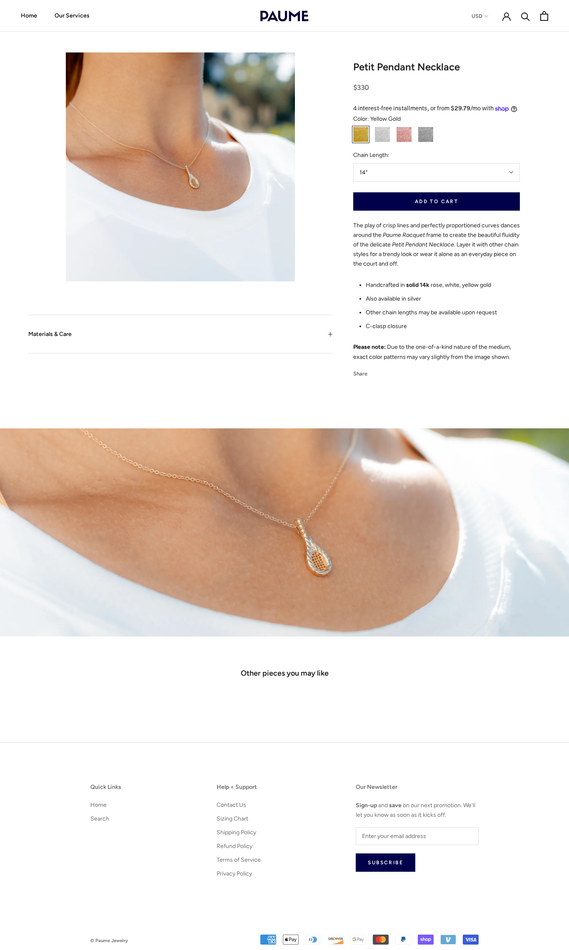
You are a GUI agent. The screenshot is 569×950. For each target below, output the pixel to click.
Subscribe (385, 862)
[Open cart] (544, 16)
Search (99, 818)
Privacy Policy (234, 873)
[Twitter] (386, 371)
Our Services (72, 15)
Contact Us (231, 804)
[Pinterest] (396, 371)
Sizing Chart (232, 818)
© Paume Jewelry (109, 940)
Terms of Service (239, 859)
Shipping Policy (236, 832)
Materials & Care (50, 334)
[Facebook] (375, 371)
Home (29, 15)
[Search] (525, 16)
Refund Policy (234, 846)
